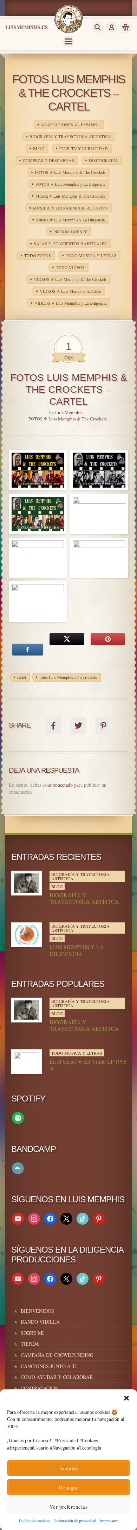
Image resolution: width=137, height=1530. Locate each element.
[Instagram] (34, 1217)
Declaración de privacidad (74, 1520)
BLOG (57, 886)
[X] (66, 1217)
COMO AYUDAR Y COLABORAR (57, 1377)
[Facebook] (50, 1217)
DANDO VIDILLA (40, 1321)
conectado (63, 784)
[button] (126, 1398)
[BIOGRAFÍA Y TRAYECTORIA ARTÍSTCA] (26, 883)
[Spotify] (18, 1117)
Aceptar (68, 1468)
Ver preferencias (68, 1506)
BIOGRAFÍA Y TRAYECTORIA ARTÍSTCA (84, 898)
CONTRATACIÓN (39, 1388)
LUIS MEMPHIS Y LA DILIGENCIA (77, 950)
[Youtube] (18, 1217)
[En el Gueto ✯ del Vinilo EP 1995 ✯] (26, 1061)
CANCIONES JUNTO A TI (49, 1366)
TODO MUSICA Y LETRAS (76, 1053)
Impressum (109, 1520)
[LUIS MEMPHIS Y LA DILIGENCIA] (26, 934)
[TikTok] (83, 1217)
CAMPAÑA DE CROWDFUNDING (57, 1355)
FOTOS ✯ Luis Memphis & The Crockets (67, 419)
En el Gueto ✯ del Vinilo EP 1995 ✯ (88, 1064)
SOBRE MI (32, 1333)
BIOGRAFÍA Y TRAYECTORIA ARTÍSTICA (80, 876)
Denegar (68, 1487)
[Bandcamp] (18, 1167)
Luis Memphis (69, 412)
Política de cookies (34, 1520)
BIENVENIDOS (37, 1311)
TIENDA (30, 1343)
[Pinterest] (99, 1217)
